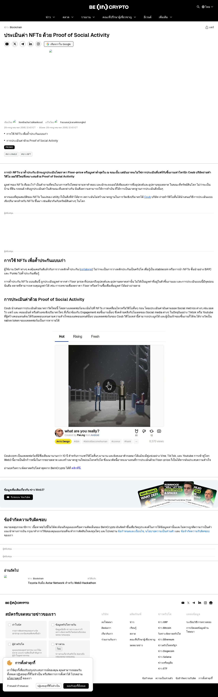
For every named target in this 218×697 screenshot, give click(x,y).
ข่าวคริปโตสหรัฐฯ (167, 645)
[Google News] (211, 603)
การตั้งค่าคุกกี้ (206, 678)
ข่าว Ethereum (166, 639)
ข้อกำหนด (147, 678)
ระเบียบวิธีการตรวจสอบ (198, 622)
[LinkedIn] (30, 44)
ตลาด (133, 633)
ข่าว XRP (163, 622)
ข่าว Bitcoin (164, 627)
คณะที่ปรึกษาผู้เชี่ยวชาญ (142, 639)
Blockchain (16, 27)
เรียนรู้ (133, 627)
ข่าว (6, 27)
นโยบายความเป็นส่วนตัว (160, 531)
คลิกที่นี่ (76, 468)
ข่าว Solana (164, 656)
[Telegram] (23, 44)
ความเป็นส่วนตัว (164, 678)
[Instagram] (38, 44)
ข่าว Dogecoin (166, 651)
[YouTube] (7, 44)
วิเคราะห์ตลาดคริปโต (169, 633)
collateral (86, 269)
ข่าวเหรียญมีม (165, 662)
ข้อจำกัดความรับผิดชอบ (195, 531)
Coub (147, 197)
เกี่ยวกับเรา (107, 633)
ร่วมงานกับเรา (109, 639)
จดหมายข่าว (136, 645)
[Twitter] (15, 44)
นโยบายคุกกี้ (14, 678)
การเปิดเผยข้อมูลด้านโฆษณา (197, 629)
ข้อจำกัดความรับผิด (186, 678)
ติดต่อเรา (106, 627)
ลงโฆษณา (107, 622)
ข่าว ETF (162, 668)
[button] (26, 629)
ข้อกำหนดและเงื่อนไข (131, 531)
